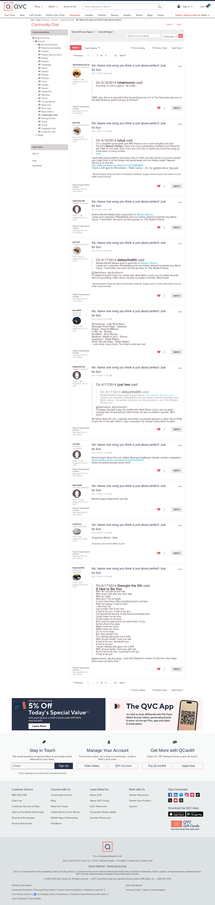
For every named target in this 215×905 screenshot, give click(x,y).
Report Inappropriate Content (81, 107)
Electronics (46, 91)
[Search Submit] (160, 7)
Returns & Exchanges (23, 817)
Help (179, 24)
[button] (179, 6)
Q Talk (44, 124)
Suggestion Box (48, 128)
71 (82, 110)
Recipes (45, 78)
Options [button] (180, 66)
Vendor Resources (139, 795)
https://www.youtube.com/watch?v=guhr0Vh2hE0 (118, 460)
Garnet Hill (133, 861)
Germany (130, 890)
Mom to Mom (47, 111)
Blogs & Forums (42, 19)
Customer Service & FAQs (25, 806)
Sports (44, 98)
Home (160, 15)
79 (82, 556)
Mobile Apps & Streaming (64, 817)
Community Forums (61, 795)
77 (82, 473)
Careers (133, 806)
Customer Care (48, 131)
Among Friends (48, 118)
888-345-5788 (19, 795)
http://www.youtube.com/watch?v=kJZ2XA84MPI (117, 165)
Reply (177, 107)
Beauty (114, 15)
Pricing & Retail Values (45, 890)
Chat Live (17, 800)
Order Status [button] (91, 765)
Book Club (46, 104)
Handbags (46, 64)
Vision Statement (19, 898)
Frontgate (121, 861)
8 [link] (101, 55)
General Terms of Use (116, 866)
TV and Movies (48, 101)
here (98, 153)
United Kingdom (158, 890)
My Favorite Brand (49, 44)
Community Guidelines (22, 890)
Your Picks (9, 15)
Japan (145, 890)
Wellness (45, 94)
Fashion (102, 15)
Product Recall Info (22, 823)
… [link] (93, 55)
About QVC (96, 795)
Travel (44, 121)
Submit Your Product (140, 800)
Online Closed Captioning (70, 890)
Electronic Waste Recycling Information (88, 894)
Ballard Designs (107, 861)
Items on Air (70, 6)
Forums (55, 19)
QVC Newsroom (98, 806)
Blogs (40, 135)
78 (82, 512)
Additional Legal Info (93, 890)
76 (82, 432)
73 (82, 230)
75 (82, 355)
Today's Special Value (51, 54)
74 (82, 298)
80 (82, 672)
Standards (37, 165)
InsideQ (45, 51)
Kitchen (44, 74)
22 (115, 55)
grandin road (147, 861)
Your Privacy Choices (21, 894)
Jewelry (127, 15)
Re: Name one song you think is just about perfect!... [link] (99, 19)
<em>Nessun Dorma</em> (159, 395)
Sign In (170, 24)
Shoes (139, 15)
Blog (53, 800)
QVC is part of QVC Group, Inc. (77, 861)
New (22, 15)
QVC (33, 19)
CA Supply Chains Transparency (53, 894)
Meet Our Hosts (59, 806)
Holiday (45, 84)
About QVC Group (99, 800)
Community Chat (67, 19)
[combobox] (119, 7)
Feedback (56, 823)
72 (82, 189)
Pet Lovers (46, 108)
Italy (138, 890)
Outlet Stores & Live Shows (65, 812)
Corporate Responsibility (103, 812)
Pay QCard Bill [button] (157, 765)
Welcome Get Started (51, 47)
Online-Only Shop (55, 15)
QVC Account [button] (123, 765)
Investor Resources (100, 817)
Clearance (74, 15)
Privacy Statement (97, 866)
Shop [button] (37, 6)
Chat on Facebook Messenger (28, 812)
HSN (95, 861)
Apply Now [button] (188, 765)
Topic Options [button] (91, 48)
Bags (150, 15)
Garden (89, 15)
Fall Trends (35, 15)
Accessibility (35, 898)
